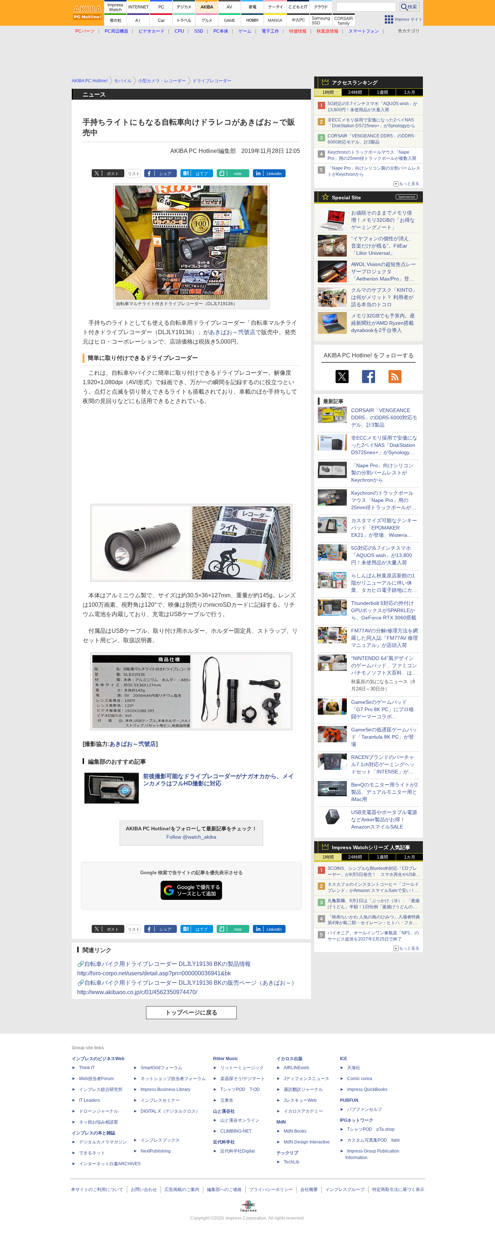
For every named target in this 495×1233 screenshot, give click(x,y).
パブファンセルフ (364, 1109)
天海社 (353, 1067)
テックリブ (287, 1152)
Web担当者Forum (96, 1078)
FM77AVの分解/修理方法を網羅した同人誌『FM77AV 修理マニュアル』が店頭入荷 (384, 638)
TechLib (291, 1161)
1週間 (382, 92)
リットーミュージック (242, 1067)
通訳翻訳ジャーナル (303, 1089)
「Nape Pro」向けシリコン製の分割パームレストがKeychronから (382, 472)
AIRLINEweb (296, 1067)
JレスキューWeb (300, 1100)
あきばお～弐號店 (232, 332)
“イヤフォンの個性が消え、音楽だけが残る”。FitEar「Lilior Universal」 (382, 246)
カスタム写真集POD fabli (373, 1140)
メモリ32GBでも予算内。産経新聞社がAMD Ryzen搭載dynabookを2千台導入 (383, 323)
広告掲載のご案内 (182, 1189)
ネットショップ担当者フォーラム (173, 1078)
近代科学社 (224, 1142)
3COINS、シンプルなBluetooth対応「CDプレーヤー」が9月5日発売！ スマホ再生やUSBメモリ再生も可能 (374, 874)
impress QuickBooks (367, 1089)
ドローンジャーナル (98, 1111)
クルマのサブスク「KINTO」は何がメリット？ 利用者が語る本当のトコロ (384, 297)
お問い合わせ (144, 1189)
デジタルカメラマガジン (103, 1142)
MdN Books (295, 1131)
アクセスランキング (355, 83)
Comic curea (359, 1078)
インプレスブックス (160, 1140)
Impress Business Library (165, 1089)
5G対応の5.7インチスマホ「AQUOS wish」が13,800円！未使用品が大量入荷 (381, 555)
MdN (281, 1122)
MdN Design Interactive (307, 1142)
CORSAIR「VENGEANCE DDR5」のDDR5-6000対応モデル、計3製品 (384, 417)
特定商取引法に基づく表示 (398, 1189)
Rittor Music (225, 1058)
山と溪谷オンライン (239, 1120)
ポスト (113, 173)
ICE (343, 1058)
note (238, 173)
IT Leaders (89, 1100)
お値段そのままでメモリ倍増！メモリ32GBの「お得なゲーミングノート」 (383, 220)
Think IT (87, 1067)
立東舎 (226, 1100)
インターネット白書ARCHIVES (110, 1163)
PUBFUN (349, 1100)
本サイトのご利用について (97, 1189)
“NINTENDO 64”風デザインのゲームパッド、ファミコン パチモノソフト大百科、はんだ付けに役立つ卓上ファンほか (384, 672)
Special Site (346, 197)
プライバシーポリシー (271, 1189)
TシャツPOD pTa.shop (371, 1129)
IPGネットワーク (356, 1120)
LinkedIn (274, 173)
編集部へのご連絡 (224, 1189)
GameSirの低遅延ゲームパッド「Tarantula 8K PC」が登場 (384, 737)
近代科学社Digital (237, 1151)
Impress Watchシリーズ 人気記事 (371, 847)
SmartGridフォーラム (161, 1067)
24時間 (355, 92)
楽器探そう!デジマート (242, 1078)
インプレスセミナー (160, 1100)
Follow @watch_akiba (191, 837)
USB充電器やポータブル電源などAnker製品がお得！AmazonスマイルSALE (384, 819)
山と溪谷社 (224, 1111)
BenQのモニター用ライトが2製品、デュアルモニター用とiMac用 (384, 792)
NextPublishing (156, 1151)
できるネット (92, 1152)
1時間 (328, 92)
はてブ (202, 173)
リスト (134, 173)
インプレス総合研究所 (100, 1089)
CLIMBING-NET (235, 1131)
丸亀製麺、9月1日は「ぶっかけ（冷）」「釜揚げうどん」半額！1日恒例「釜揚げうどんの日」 (374, 907)
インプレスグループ (345, 1189)
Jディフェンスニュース (306, 1078)
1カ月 (409, 92)
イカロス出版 (289, 1058)
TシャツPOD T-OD (240, 1089)
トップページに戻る (191, 1012)
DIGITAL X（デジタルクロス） (170, 1111)
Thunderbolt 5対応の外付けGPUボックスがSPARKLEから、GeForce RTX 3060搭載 (383, 610)
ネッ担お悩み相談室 (98, 1122)
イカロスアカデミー (303, 1111)
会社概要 (309, 1189)
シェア (165, 173)
